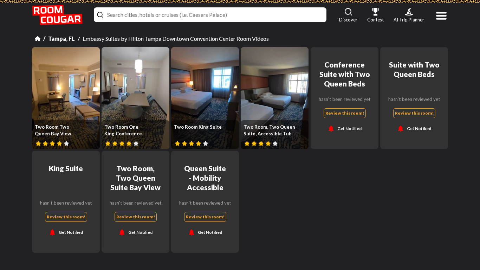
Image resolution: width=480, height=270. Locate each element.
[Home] (37, 38)
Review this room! (344, 113)
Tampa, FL (61, 38)
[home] (57, 15)
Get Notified (349, 128)
